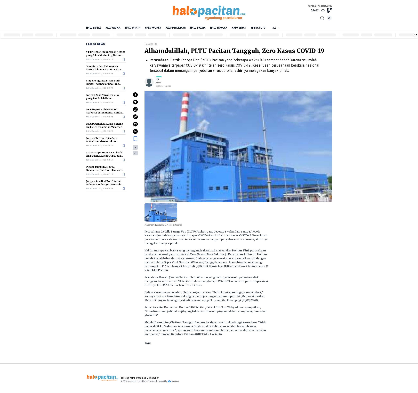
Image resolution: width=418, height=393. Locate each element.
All (274, 27)
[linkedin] (135, 131)
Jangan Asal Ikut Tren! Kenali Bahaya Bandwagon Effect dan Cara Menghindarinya (104, 184)
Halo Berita (93, 27)
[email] (135, 124)
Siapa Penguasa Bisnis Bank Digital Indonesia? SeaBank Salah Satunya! (103, 84)
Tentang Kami (128, 377)
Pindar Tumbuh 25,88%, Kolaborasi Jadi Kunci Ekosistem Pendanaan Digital (105, 170)
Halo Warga (113, 27)
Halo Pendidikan (176, 27)
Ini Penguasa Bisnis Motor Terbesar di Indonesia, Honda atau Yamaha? (104, 112)
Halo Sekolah (218, 27)
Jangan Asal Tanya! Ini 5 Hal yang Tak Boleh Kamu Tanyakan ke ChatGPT (102, 98)
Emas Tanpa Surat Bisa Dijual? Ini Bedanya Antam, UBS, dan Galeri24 (104, 155)
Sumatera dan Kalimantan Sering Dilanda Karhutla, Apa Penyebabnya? (103, 69)
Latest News (95, 44)
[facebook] (135, 94)
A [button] (135, 147)
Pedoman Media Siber (147, 377)
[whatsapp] (135, 109)
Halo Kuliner (153, 27)
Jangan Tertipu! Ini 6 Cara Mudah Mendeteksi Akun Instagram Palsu (101, 141)
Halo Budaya (198, 27)
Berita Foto (258, 27)
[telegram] (135, 116)
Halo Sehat (239, 27)
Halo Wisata (132, 27)
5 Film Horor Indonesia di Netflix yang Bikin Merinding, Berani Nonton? (105, 55)
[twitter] (135, 102)
